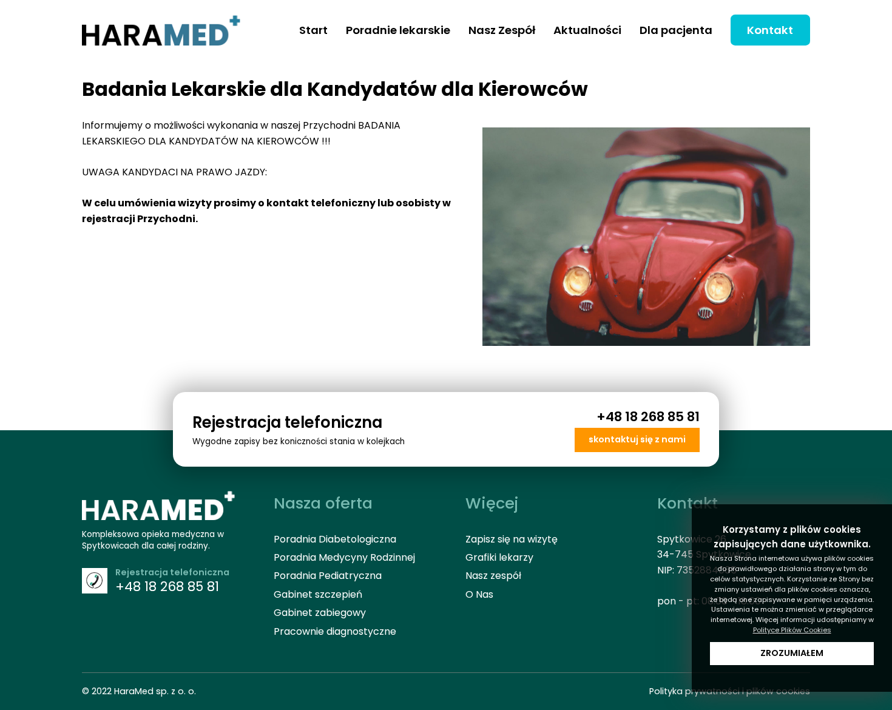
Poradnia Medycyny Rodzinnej (344, 557)
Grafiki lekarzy (499, 557)
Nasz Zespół (501, 30)
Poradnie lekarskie (398, 30)
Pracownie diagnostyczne (335, 631)
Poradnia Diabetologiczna (335, 539)
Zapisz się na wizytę (511, 539)
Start (313, 30)
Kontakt (770, 30)
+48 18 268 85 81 (648, 416)
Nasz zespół (493, 576)
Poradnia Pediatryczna (328, 576)
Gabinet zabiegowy (320, 613)
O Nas (479, 594)
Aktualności (587, 30)
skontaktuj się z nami (637, 439)
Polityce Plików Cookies (792, 630)
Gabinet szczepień (318, 594)
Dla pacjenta (676, 30)
